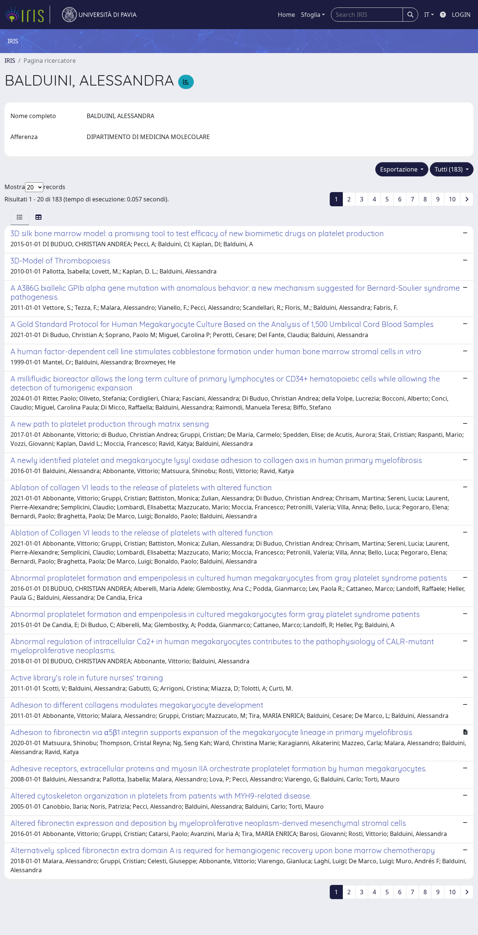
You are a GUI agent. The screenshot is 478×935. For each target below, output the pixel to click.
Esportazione (399, 169)
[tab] (19, 217)
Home (286, 14)
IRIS (9, 60)
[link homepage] (27, 15)
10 (452, 199)
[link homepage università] (99, 15)
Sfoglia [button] (310, 14)
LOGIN (461, 14)
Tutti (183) (449, 169)
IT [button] (426, 14)
